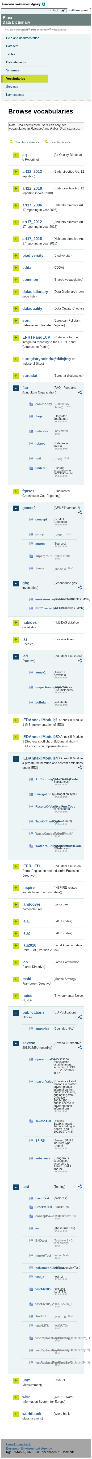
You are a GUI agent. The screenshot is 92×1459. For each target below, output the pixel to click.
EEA (25, 4)
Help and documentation (22, 38)
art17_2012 (32, 222)
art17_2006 (32, 205)
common (30, 280)
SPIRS (40, 1140)
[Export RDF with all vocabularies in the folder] (80, 393)
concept (41, 519)
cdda (26, 268)
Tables (10, 54)
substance (42, 1158)
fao (25, 388)
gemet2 (29, 508)
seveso (28, 1043)
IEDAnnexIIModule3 (37, 737)
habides (29, 622)
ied (25, 656)
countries (42, 1029)
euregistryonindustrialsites (37, 359)
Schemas (12, 70)
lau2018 (29, 945)
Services (12, 86)
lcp (25, 962)
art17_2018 (32, 239)
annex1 (40, 672)
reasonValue (44, 1081)
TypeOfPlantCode (44, 821)
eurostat (29, 376)
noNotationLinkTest (44, 1268)
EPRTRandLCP (36, 337)
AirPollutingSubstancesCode (44, 779)
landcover (31, 904)
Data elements (16, 62)
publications (33, 1012)
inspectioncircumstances (44, 687)
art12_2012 (32, 172)
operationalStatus (44, 1059)
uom (26, 1380)
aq (24, 155)
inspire (28, 888)
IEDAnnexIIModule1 (37, 720)
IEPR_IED (31, 866)
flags (38, 416)
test (25, 1187)
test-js (39, 1277)
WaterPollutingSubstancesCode (44, 846)
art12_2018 (32, 188)
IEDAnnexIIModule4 (37, 758)
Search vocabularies (27, 142)
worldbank (31, 1414)
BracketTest (43, 1207)
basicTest (42, 1198)
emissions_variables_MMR (44, 599)
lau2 (26, 933)
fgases (28, 491)
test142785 (42, 1289)
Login (56, 10)
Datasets (12, 46)
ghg (25, 583)
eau (38, 1228)
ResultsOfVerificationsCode (44, 806)
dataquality (32, 308)
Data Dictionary (40, 29)
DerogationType (44, 794)
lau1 (26, 921)
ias (25, 639)
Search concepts (60, 142)
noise (27, 996)
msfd (26, 979)
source (40, 544)
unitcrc (40, 468)
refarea (40, 443)
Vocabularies (15, 78)
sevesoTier (43, 1121)
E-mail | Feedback (18, 1444)
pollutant (41, 702)
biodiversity (32, 255)
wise (26, 1397)
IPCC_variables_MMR (44, 608)
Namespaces (15, 94)
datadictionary (35, 292)
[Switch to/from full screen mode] (64, 10)
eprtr (26, 321)
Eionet (24, 29)
